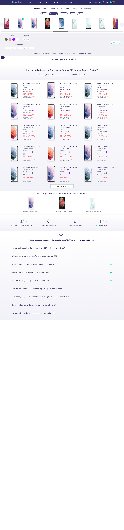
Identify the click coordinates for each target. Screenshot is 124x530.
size (73, 53)
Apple (44, 14)
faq (89, 53)
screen (60, 53)
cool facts (45, 53)
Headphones (65, 8)
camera (53, 53)
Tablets (45, 8)
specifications (81, 53)
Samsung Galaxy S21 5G (31, 83)
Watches (54, 8)
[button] (18, 2)
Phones (37, 8)
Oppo (81, 14)
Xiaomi (72, 14)
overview (36, 53)
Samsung (53, 14)
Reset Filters (116, 42)
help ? (118, 527)
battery (67, 53)
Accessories (77, 8)
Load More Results (62, 186)
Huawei (63, 14)
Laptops (87, 8)
